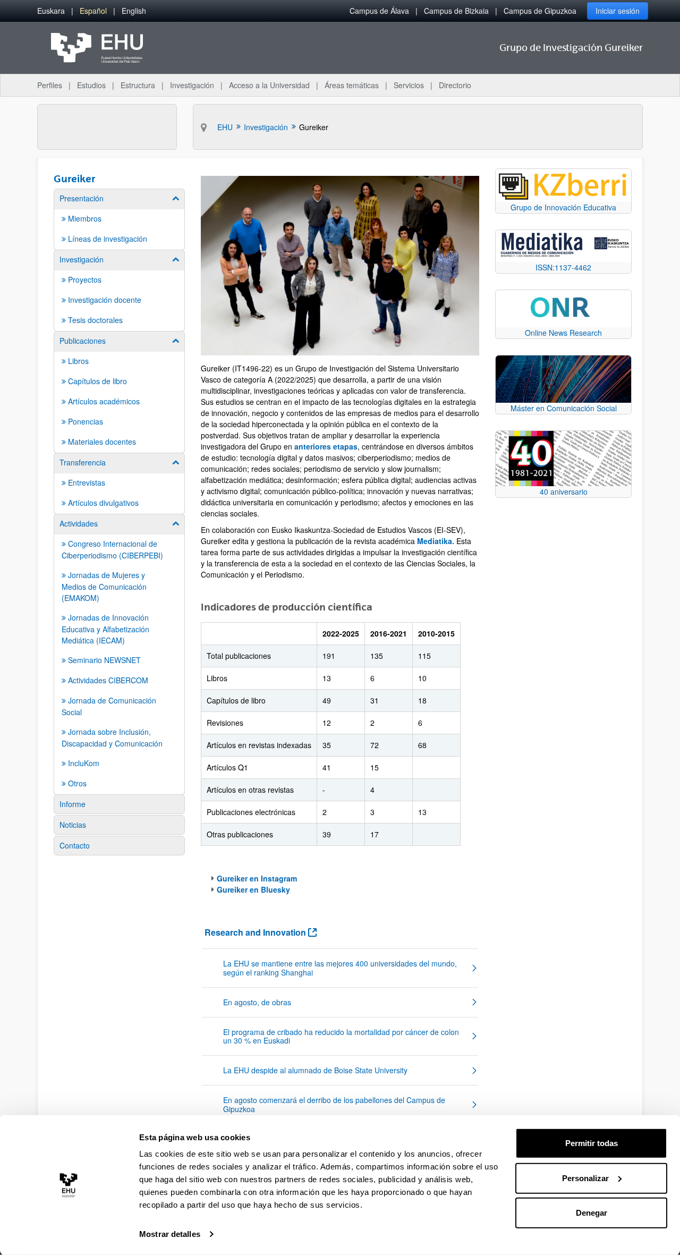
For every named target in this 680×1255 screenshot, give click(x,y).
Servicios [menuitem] (409, 85)
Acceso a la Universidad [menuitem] (269, 85)
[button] (340, 967)
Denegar (591, 1212)
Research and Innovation (261, 932)
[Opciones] (470, 914)
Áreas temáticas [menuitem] (352, 85)
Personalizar (585, 1177)
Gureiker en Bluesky (253, 889)
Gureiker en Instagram (257, 878)
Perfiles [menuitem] (49, 85)
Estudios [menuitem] (91, 85)
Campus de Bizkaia (456, 10)
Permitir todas (591, 1143)
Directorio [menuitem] (455, 85)
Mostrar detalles (169, 1234)
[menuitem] (51, 11)
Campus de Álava (379, 10)
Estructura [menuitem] (138, 85)
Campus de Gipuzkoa (540, 10)
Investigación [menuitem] (192, 85)
